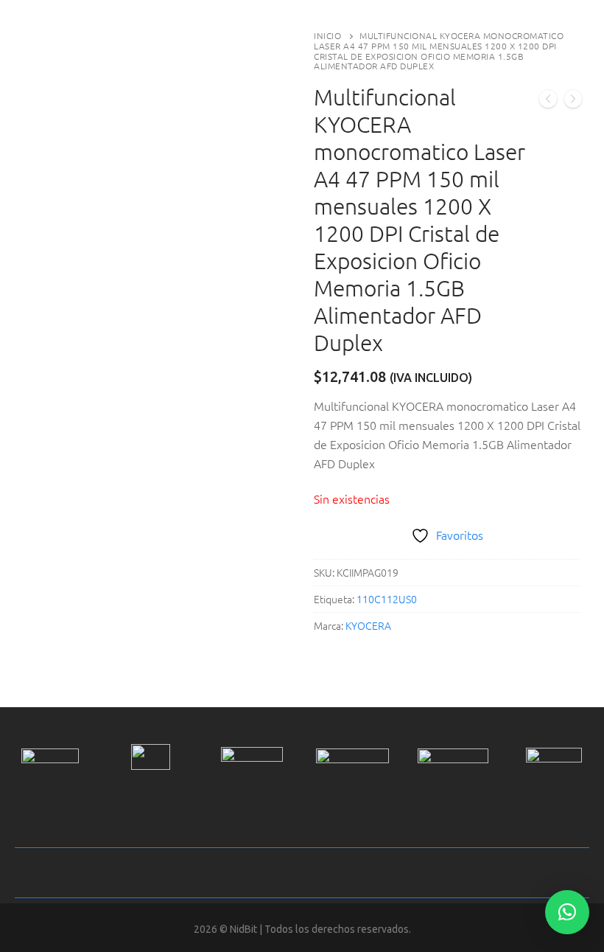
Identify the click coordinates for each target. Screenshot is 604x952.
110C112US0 (387, 598)
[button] (567, 912)
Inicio (327, 35)
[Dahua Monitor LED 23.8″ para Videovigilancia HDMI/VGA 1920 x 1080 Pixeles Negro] (548, 101)
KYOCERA (368, 625)
